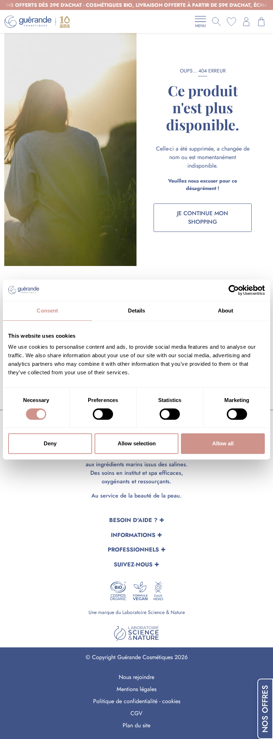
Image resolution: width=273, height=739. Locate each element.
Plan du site (136, 725)
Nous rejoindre (136, 677)
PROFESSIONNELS (133, 549)
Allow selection (137, 443)
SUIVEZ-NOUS (133, 564)
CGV (136, 713)
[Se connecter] (246, 21)
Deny (50, 443)
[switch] (103, 414)
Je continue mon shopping (202, 217)
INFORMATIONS (133, 535)
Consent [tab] (47, 311)
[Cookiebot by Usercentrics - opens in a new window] (234, 290)
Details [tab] (136, 311)
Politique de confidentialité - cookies (136, 701)
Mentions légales (136, 689)
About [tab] (226, 311)
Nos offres (265, 709)
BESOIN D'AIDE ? (133, 520)
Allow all (223, 443)
